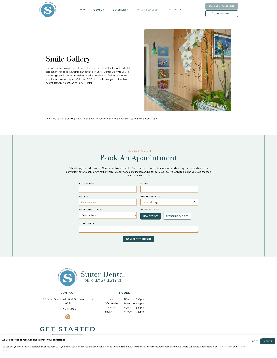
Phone (84, 196)
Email (144, 183)
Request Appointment (222, 6)
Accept (268, 341)
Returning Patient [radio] (177, 216)
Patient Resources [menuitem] (148, 10)
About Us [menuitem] (98, 10)
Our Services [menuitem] (120, 10)
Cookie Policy (225, 346)
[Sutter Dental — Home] (48, 9)
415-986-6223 (68, 309)
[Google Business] (67, 316)
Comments (86, 223)
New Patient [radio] (150, 216)
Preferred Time (90, 209)
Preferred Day (151, 196)
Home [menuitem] (83, 10)
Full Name (86, 183)
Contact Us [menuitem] (175, 10)
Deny (255, 341)
